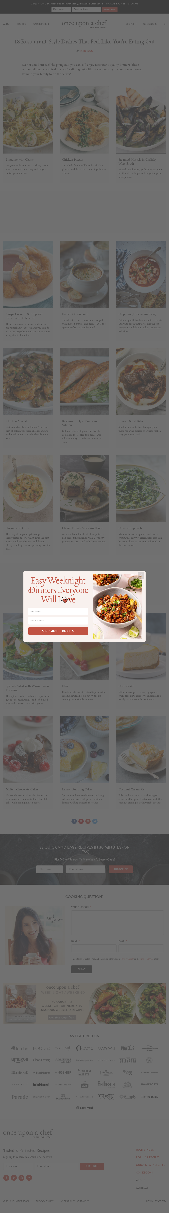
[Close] (141, 575)
